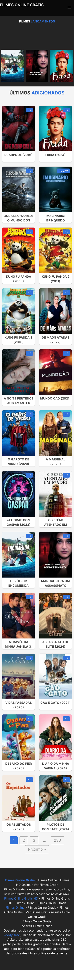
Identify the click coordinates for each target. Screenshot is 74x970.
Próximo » (37, 849)
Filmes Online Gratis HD (21, 898)
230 (57, 840)
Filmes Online (15, 907)
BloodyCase (11, 935)
